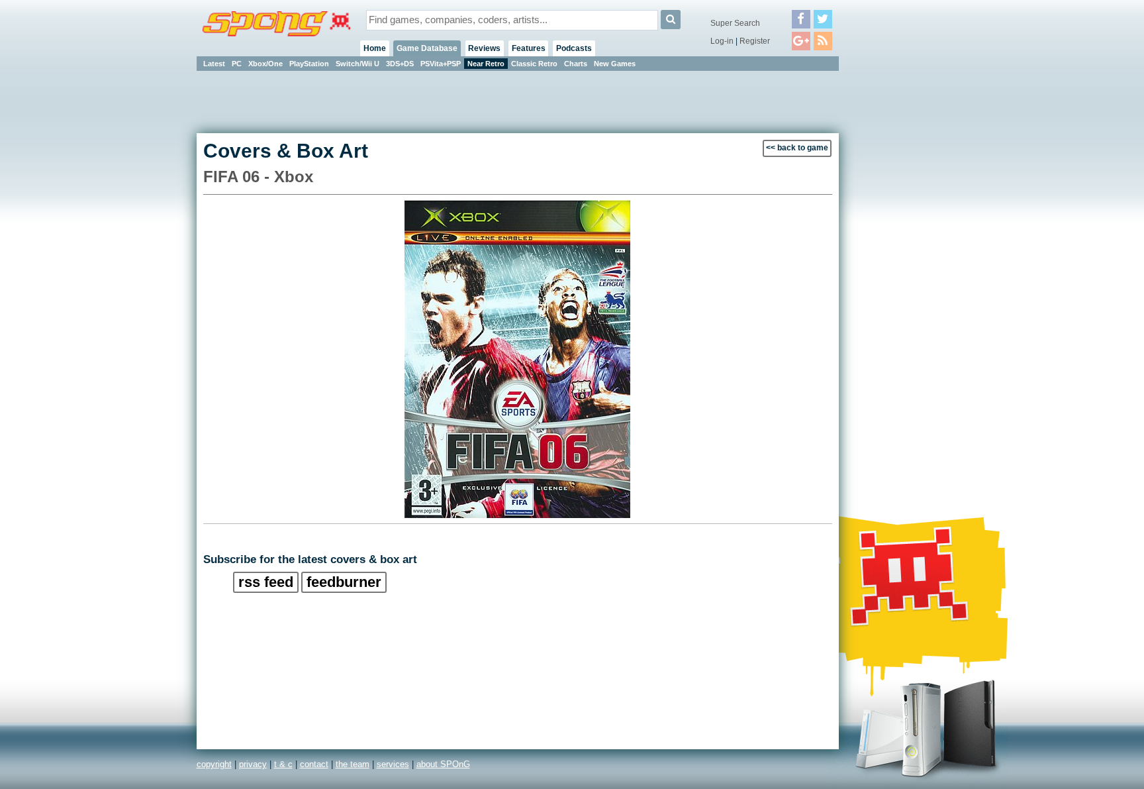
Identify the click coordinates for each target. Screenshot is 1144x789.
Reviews (484, 48)
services (393, 764)
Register (754, 41)
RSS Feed (265, 582)
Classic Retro (534, 64)
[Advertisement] (898, 271)
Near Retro (485, 64)
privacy (253, 764)
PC (237, 64)
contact (314, 764)
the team (352, 764)
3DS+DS (400, 64)
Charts (575, 64)
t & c (283, 764)
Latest (214, 64)
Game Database (427, 48)
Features (529, 48)
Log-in (722, 41)
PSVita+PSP (440, 64)
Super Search (735, 23)
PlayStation (309, 64)
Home (374, 48)
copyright (214, 764)
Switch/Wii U (357, 64)
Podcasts (574, 48)
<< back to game (797, 147)
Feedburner (344, 582)
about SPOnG (443, 764)
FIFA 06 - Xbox (258, 176)
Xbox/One (265, 64)
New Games (615, 64)
